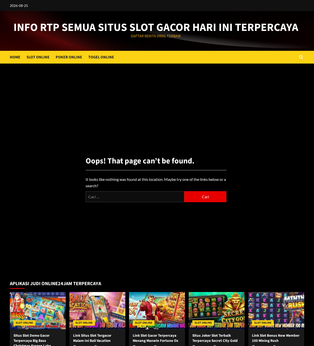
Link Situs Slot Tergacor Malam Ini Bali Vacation (92, 338)
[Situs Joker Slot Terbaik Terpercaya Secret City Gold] (217, 310)
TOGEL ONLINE (101, 57)
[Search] (301, 57)
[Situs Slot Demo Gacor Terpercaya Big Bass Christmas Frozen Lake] (38, 310)
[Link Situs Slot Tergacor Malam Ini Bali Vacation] (97, 310)
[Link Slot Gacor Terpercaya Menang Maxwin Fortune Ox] (157, 310)
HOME (15, 57)
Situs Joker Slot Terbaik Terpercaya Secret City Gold (215, 338)
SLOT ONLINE (38, 57)
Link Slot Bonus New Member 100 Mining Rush (276, 338)
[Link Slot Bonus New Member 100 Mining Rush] (276, 310)
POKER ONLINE (69, 57)
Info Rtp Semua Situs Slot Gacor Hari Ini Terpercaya (155, 27)
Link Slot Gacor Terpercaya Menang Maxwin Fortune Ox (155, 338)
